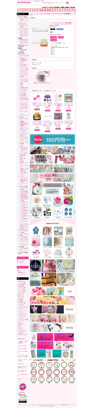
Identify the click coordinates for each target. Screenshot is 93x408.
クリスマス (22, 114)
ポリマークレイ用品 (22, 16)
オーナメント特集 (22, 287)
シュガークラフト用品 (22, 186)
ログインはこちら (21, 274)
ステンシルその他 (23, 32)
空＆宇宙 (22, 161)
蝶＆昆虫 (22, 125)
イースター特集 (21, 292)
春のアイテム (21, 293)
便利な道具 (22, 51)
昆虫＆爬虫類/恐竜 (24, 98)
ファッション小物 (23, 137)
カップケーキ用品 (23, 233)
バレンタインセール (22, 290)
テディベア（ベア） (24, 96)
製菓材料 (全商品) (23, 39)
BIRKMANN (20, 324)
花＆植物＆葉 (22, 58)
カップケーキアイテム (22, 229)
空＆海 (21, 84)
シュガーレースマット (22, 310)
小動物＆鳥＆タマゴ (24, 124)
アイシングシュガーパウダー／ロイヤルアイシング (24, 42)
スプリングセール (22, 330)
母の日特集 (20, 299)
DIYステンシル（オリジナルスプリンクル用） (24, 35)
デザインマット (21, 308)
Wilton (19, 325)
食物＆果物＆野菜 (23, 59)
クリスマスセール (22, 331)
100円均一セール (21, 281)
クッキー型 (21, 117)
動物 (21, 156)
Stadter (19, 322)
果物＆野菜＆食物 (23, 122)
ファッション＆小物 (24, 68)
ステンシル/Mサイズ (24, 29)
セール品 (20, 328)
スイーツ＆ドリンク (24, 74)
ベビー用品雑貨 (23, 93)
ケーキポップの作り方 (22, 345)
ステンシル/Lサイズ (24, 31)
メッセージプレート (24, 102)
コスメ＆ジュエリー (24, 67)
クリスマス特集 (21, 284)
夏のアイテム (21, 295)
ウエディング (22, 92)
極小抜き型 (20, 333)
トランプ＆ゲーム (23, 90)
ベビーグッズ (22, 131)
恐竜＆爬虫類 (22, 155)
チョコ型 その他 (23, 104)
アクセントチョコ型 (22, 334)
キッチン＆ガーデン (24, 73)
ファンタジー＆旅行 (24, 81)
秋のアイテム (21, 296)
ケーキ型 (20, 235)
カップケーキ (21, 321)
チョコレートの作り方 (22, 348)
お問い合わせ (52, 2)
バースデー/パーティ (22, 313)
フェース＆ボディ (23, 89)
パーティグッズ (23, 251)
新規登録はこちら (21, 272)
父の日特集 (20, 301)
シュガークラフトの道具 (23, 319)
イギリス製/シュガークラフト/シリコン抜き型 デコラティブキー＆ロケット (37, 124)
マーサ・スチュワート (22, 316)
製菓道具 (20, 48)
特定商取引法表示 (21, 338)
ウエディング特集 (22, 302)
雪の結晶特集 (21, 286)
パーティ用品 (21, 246)
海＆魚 (21, 159)
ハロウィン (22, 175)
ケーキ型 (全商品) (23, 236)
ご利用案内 (46, 2)
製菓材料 (20, 38)
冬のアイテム (21, 298)
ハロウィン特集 (21, 289)
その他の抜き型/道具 (24, 197)
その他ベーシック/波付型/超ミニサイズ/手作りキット (24, 169)
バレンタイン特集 (22, 283)
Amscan (20, 327)
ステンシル (20, 311)
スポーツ (22, 86)
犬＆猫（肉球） (23, 158)
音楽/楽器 (22, 143)
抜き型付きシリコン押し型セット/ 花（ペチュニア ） (37, 104)
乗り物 (21, 83)
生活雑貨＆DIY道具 (24, 87)
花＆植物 (22, 121)
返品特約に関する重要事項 (55, 34)
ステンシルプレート (22, 23)
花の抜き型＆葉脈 (23, 196)
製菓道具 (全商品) (23, 49)
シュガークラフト (22, 305)
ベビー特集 (20, 304)
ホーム (31, 13)
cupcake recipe (20, 363)
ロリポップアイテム (22, 314)
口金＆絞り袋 (21, 52)
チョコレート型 (21, 54)
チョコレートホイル (24, 115)
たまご (21, 63)
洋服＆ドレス (22, 135)
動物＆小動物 (22, 95)
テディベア (22, 150)
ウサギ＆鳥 (22, 61)
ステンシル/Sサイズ (24, 28)
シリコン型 (20, 317)
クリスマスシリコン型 (22, 307)
